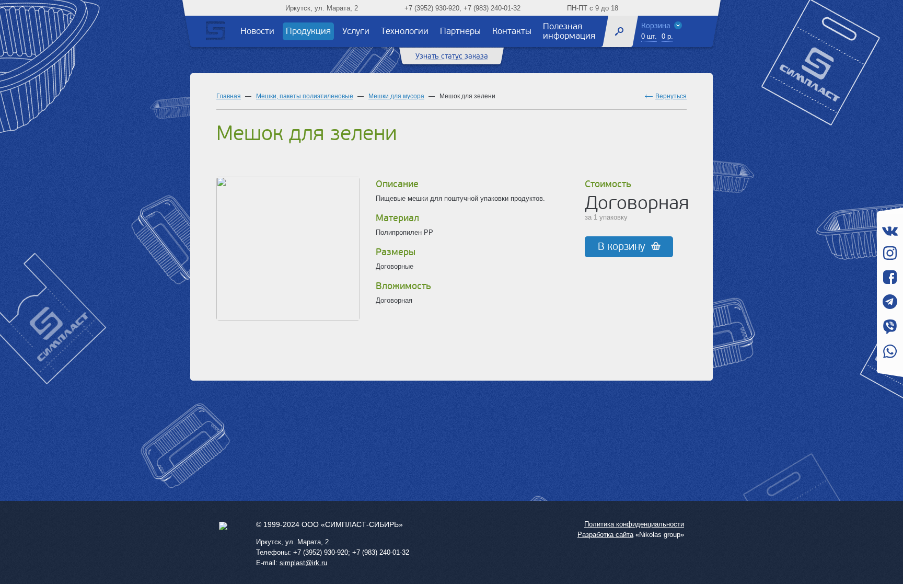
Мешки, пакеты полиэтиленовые (304, 96)
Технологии (405, 31)
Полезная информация (569, 31)
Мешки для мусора (396, 96)
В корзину (621, 247)
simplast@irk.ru (303, 563)
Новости (257, 31)
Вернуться (671, 96)
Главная (228, 96)
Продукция (308, 31)
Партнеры (460, 31)
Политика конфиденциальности (634, 524)
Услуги (355, 31)
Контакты (511, 31)
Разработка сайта (605, 535)
